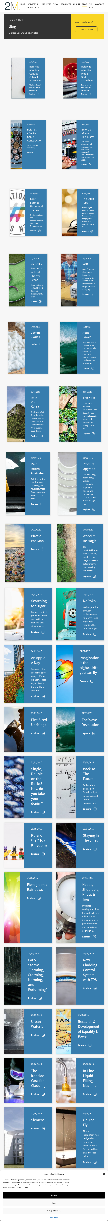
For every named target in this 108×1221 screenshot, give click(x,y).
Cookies (50, 1217)
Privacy (56, 1217)
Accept (54, 1195)
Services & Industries (33, 6)
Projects (46, 4)
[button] (103, 1174)
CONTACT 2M (86, 29)
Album (76, 4)
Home (22, 4)
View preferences (54, 1210)
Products (66, 4)
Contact (99, 4)
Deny (54, 1203)
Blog (84, 4)
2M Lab (91, 6)
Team (55, 4)
